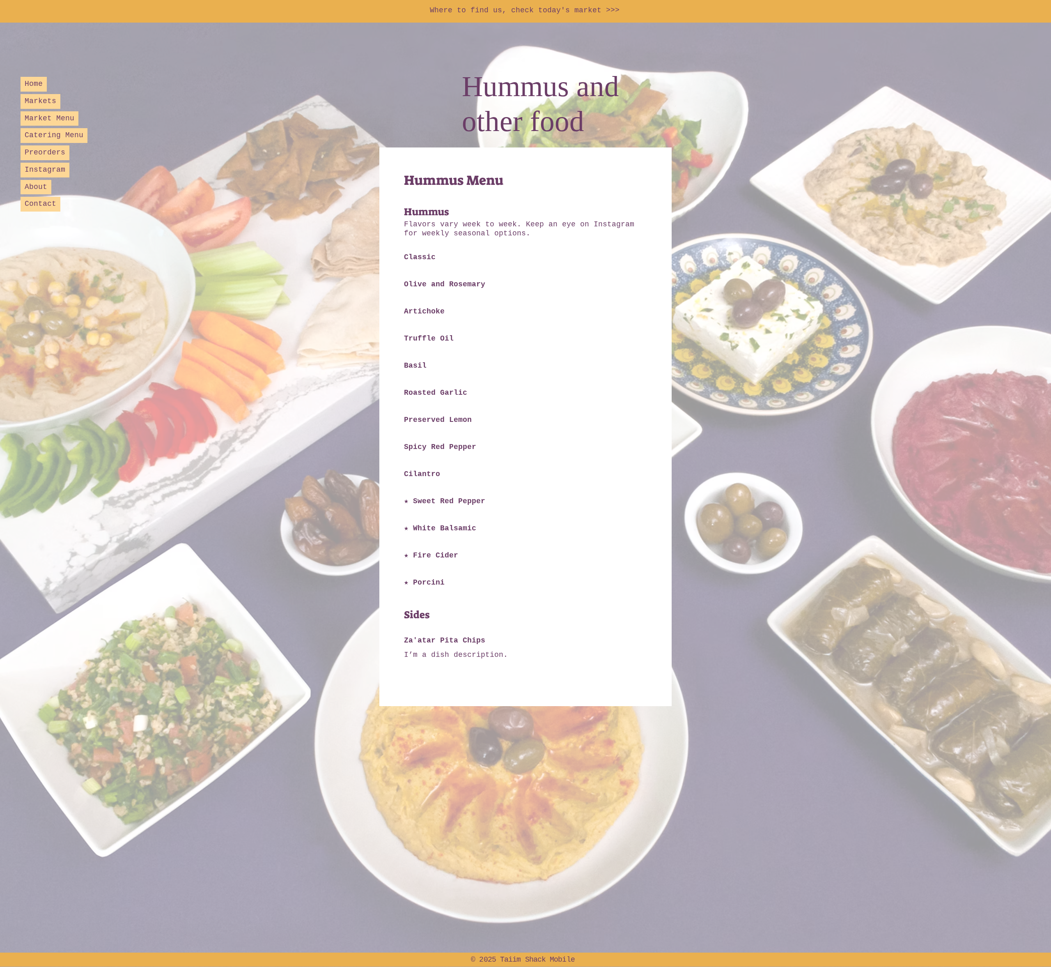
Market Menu (49, 118)
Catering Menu (54, 135)
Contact (40, 204)
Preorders (45, 152)
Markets (40, 101)
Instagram (45, 170)
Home (34, 84)
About (36, 187)
